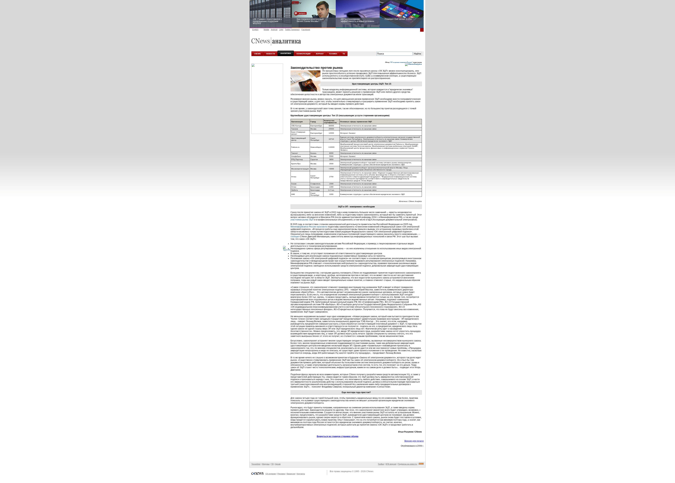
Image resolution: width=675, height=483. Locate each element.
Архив (278, 464)
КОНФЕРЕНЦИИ (303, 54)
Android (274, 29)
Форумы (265, 464)
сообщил (295, 236)
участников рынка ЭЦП (302, 219)
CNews (369, 471)
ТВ (344, 54)
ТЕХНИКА (333, 54)
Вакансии (291, 474)
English (255, 29)
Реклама (281, 474)
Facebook (305, 29)
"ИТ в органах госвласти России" (401, 62)
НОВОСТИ (270, 54)
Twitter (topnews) (292, 29)
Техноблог (256, 464)
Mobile (266, 29)
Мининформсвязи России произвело (309, 226)
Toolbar (381, 464)
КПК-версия (391, 464)
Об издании (270, 474)
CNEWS (257, 54)
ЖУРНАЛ (319, 54)
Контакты (301, 474)
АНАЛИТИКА (285, 53)
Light (281, 29)
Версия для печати (414, 441)
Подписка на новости (407, 464)
